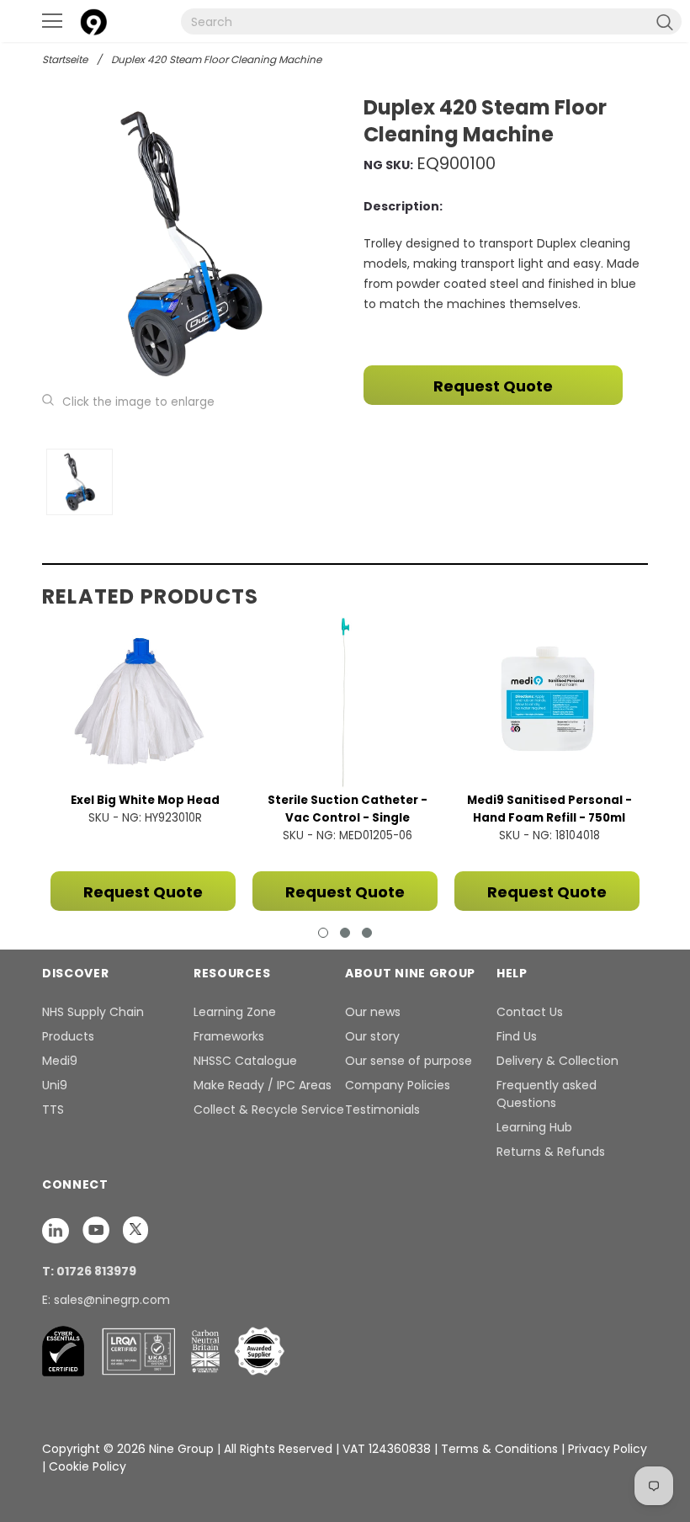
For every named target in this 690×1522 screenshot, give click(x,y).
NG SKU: (388, 165)
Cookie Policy (87, 1466)
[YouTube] (97, 1229)
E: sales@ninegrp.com (106, 1299)
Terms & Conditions (499, 1448)
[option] (191, 243)
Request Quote (493, 385)
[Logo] (93, 20)
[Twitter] (135, 1229)
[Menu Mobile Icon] (52, 21)
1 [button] (323, 933)
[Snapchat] (57, 1229)
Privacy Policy (607, 1448)
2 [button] (345, 933)
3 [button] (367, 933)
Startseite (65, 59)
